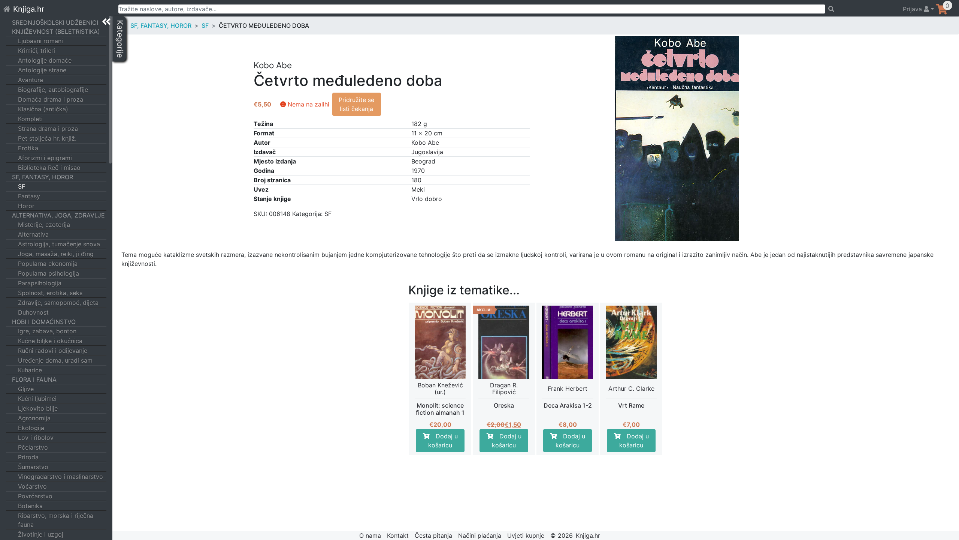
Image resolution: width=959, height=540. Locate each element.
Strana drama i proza (48, 128)
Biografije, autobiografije (53, 89)
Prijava (913, 9)
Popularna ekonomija (48, 263)
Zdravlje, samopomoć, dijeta (58, 302)
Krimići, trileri (36, 50)
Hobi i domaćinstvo (44, 322)
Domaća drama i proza (50, 99)
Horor (26, 206)
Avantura (30, 80)
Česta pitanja (433, 535)
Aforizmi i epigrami (45, 158)
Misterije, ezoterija (44, 224)
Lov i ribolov (36, 437)
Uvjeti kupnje (525, 535)
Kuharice (30, 370)
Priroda (28, 457)
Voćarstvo (32, 486)
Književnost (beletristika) (56, 31)
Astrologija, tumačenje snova (59, 244)
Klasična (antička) (43, 109)
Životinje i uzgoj (40, 534)
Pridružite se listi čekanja (356, 104)
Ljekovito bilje (38, 408)
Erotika (28, 148)
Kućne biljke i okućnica (50, 341)
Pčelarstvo (33, 447)
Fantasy (29, 196)
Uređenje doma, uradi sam (55, 360)
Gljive (26, 389)
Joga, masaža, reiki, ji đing (56, 254)
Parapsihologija (39, 283)
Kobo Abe (425, 142)
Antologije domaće (45, 60)
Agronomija (34, 418)
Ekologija (31, 428)
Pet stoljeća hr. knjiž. (47, 138)
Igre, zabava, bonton (47, 331)
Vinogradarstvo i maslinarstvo (60, 476)
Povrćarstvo (35, 496)
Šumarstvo (33, 467)
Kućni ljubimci (37, 398)
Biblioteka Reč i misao (49, 167)
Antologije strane (42, 70)
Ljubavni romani (40, 41)
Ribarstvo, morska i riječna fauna (55, 520)
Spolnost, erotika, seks (50, 293)
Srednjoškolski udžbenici (55, 22)
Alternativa (33, 234)
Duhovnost (33, 312)
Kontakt (398, 535)
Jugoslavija (427, 152)
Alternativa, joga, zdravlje (58, 215)
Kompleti (30, 119)
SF (21, 186)
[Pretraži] (860, 9)
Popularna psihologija (48, 273)
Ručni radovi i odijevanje (52, 350)
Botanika (30, 506)
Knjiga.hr (28, 9)
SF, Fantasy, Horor (42, 177)
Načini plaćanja (479, 535)
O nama (370, 535)
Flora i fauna (34, 379)
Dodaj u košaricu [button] (443, 440)
